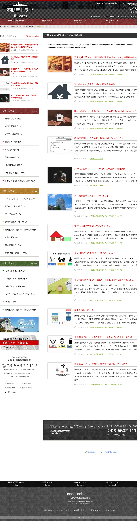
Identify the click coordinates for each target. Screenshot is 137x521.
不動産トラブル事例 (116, 74)
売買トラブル (48, 21)
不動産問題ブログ (16, 21)
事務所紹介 (96, 16)
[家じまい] (19, 325)
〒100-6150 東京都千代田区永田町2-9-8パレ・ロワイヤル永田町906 (80, 500)
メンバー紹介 (110, 16)
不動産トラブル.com (20, 15)
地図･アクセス (27, 388)
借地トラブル (112, 21)
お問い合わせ (11, 392)
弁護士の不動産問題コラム (98, 74)
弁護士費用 (124, 16)
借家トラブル (80, 21)
